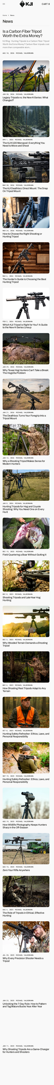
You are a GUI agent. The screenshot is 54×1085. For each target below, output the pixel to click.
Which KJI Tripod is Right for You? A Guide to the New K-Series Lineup (25, 326)
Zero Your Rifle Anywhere (16, 870)
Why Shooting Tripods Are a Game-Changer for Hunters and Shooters (26, 1050)
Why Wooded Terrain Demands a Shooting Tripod (25, 644)
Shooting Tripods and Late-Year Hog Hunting (21, 599)
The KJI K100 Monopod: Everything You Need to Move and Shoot (24, 144)
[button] (4, 4)
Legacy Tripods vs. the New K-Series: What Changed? (25, 99)
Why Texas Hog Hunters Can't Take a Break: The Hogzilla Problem (26, 371)
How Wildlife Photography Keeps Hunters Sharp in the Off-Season (25, 826)
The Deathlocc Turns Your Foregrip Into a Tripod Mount (24, 417)
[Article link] (26, 41)
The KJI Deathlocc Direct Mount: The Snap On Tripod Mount (25, 189)
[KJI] (26, 4)
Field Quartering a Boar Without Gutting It (24, 554)
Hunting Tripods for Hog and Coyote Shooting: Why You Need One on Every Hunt (23, 509)
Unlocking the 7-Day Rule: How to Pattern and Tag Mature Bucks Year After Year (24, 1005)
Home (5, 15)
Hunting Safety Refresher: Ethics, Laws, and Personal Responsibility (26, 735)
